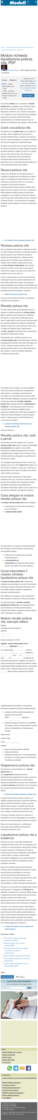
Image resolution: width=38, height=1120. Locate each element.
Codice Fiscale (7, 1057)
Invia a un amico (7, 977)
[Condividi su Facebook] (28, 1070)
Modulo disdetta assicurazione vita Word (17, 956)
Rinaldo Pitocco (13, 70)
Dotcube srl (13, 1104)
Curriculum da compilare (10, 1090)
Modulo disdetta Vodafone (10, 1095)
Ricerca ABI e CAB (8, 1060)
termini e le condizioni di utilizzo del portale (28, 88)
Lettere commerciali (8, 1055)
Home (2, 47)
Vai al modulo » (28, 95)
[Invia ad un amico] (22, 1070)
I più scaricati (6, 1062)
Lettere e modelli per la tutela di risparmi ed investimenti (19, 47)
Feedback (21, 977)
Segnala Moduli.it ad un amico (12, 1052)
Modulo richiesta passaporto (11, 1082)
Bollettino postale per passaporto (13, 1093)
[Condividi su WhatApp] (9, 1070)
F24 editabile (6, 1098)
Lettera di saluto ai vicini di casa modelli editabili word (19, 1078)
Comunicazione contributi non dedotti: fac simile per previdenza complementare (16, 950)
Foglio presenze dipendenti (11, 1088)
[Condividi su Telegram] (15, 1070)
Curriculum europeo (8, 1085)
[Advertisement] (19, 26)
